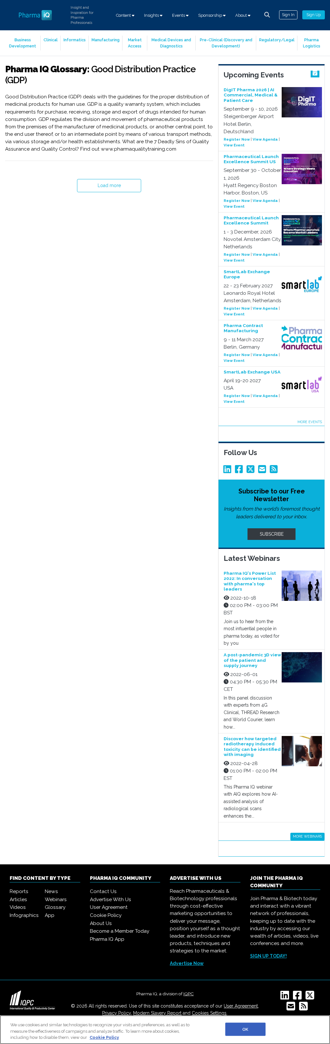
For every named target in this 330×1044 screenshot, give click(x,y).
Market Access (135, 42)
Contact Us (103, 891)
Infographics (24, 915)
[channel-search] (267, 15)
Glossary (55, 907)
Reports (19, 891)
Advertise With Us (110, 899)
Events (179, 15)
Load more (109, 185)
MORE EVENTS (309, 422)
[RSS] (304, 1008)
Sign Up (313, 14)
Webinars (56, 899)
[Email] (263, 470)
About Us (101, 923)
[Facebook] (240, 470)
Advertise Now (187, 963)
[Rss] (275, 470)
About (241, 15)
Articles (18, 899)
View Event (234, 145)
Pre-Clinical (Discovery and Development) (226, 42)
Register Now (237, 139)
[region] (165, 1029)
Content (124, 15)
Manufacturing (106, 39)
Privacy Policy (116, 1013)
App (49, 915)
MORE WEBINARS (307, 836)
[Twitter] (252, 470)
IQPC (188, 993)
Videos (18, 907)
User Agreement (109, 907)
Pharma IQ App (107, 939)
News (51, 891)
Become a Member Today (119, 931)
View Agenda (265, 139)
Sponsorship (210, 15)
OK (245, 1029)
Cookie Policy (105, 915)
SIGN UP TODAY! (268, 956)
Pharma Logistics (311, 42)
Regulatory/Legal (277, 39)
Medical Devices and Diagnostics (171, 42)
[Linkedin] (228, 470)
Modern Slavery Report (157, 1013)
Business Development (22, 42)
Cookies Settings (209, 1013)
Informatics (74, 39)
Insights (152, 15)
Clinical (51, 39)
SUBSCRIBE (272, 534)
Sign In (288, 14)
